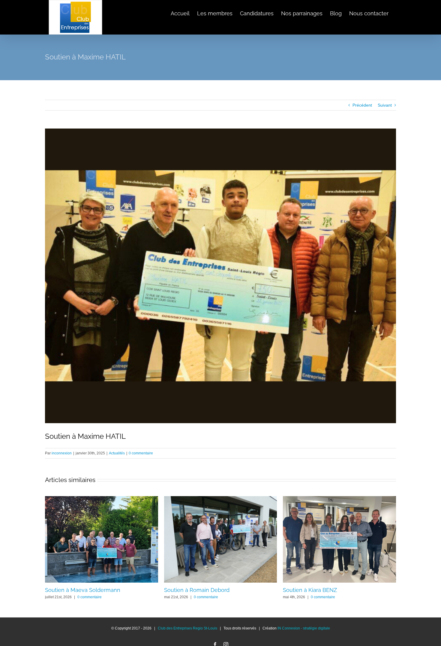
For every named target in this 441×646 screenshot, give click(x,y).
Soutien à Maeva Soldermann (82, 590)
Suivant (385, 105)
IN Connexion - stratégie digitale (304, 628)
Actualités (117, 453)
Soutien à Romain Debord (197, 590)
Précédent (362, 105)
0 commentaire (141, 453)
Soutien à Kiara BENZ (310, 590)
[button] (49, 547)
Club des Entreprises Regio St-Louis (187, 628)
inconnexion (62, 453)
